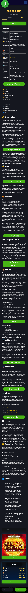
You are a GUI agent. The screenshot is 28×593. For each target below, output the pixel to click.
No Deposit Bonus (14, 264)
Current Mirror (14, 417)
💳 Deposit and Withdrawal (10, 110)
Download (14, 389)
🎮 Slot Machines (7, 99)
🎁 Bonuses (6, 93)
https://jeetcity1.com (12, 407)
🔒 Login (5, 91)
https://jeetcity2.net (12, 410)
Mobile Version (14, 362)
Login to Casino (14, 181)
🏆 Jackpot (6, 97)
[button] (25, 2)
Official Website (14, 84)
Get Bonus (14, 235)
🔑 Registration (7, 89)
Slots (14, 321)
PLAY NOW (12, 58)
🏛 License (6, 108)
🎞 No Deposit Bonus (8, 95)
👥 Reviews (6, 112)
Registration (14, 149)
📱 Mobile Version (7, 102)
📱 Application (6, 104)
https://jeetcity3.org (12, 412)
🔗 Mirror (5, 106)
